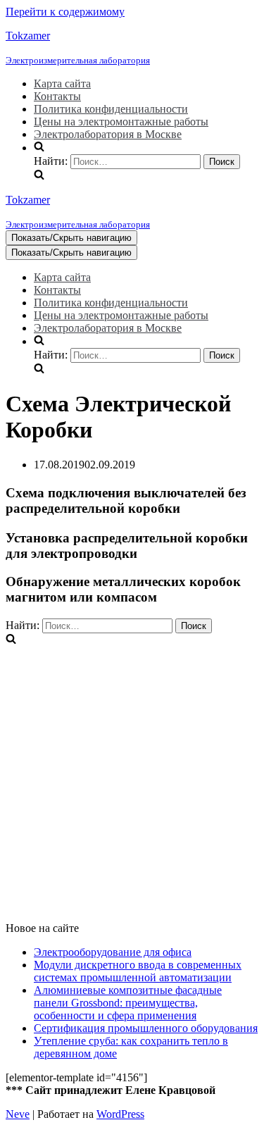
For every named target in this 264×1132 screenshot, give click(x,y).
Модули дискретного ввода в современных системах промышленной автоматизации (137, 971)
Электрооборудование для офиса (112, 952)
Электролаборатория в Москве (108, 134)
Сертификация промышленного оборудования (146, 1028)
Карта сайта (62, 83)
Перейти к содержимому (65, 12)
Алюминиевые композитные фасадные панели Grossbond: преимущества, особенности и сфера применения (128, 1002)
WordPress (120, 1114)
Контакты (57, 96)
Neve (18, 1114)
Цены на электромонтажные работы (121, 121)
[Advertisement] (132, 779)
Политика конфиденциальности (111, 109)
